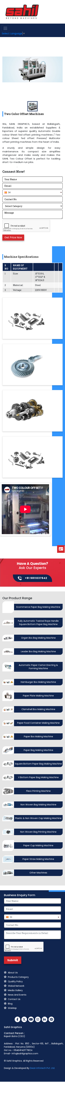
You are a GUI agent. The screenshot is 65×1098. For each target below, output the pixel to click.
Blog (10, 1003)
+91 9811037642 (36, 578)
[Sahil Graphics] (22, 11)
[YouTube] (31, 1020)
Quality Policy (15, 981)
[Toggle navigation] (5, 28)
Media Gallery (15, 990)
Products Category (18, 977)
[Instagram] (38, 1020)
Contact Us (14, 999)
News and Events (17, 994)
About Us (13, 972)
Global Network (16, 985)
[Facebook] (17, 1020)
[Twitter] (24, 1020)
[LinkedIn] (44, 1020)
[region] (32, 143)
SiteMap (12, 1008)
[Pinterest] (51, 1020)
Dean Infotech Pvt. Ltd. (42, 1068)
